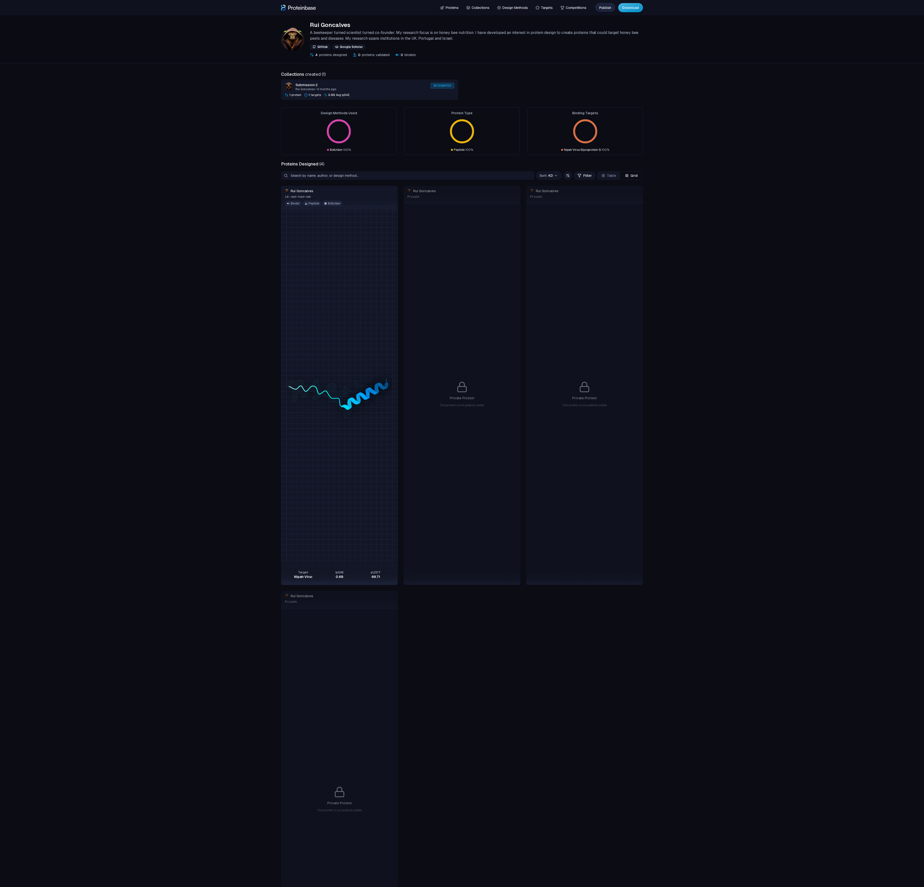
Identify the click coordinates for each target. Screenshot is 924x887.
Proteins (452, 8)
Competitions (576, 8)
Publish (605, 8)
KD (546, 175)
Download (630, 8)
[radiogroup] (620, 175)
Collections (480, 8)
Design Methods (515, 8)
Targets (547, 8)
